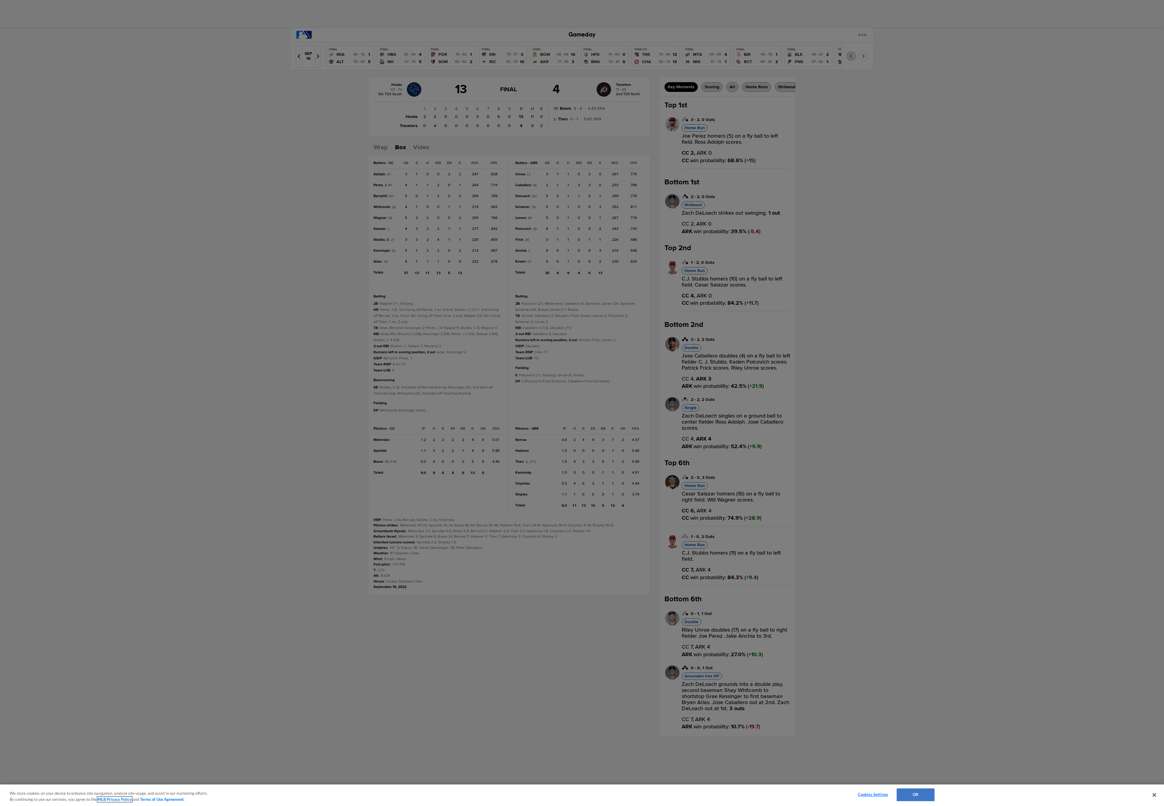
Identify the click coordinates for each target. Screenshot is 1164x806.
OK (915, 794)
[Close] (1154, 794)
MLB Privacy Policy (115, 799)
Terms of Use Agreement (162, 799)
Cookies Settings (873, 794)
